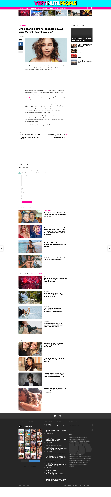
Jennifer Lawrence (74, 448)
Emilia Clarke (28, 98)
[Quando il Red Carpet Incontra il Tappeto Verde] (86, 13)
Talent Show (87, 460)
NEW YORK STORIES (74, 456)
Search (91, 430)
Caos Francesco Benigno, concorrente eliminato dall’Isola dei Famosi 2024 (54, 294)
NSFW (81, 456)
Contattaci (69, 485)
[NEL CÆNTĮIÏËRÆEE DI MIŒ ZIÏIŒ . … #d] (39, 438)
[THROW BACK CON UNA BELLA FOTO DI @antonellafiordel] (27, 432)
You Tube (72, 466)
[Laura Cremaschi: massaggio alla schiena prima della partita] (74, 51)
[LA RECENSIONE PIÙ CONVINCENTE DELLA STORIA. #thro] (21, 456)
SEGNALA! (63, 8)
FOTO (56, 8)
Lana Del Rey (72, 452)
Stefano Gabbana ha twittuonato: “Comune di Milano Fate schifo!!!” (56, 426)
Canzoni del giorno (74, 441)
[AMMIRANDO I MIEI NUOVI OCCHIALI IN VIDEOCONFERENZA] (21, 444)
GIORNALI (72, 445)
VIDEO (80, 464)
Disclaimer (75, 485)
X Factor (84, 464)
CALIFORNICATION (81, 439)
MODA (51, 8)
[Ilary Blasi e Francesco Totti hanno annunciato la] (27, 450)
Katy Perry (89, 448)
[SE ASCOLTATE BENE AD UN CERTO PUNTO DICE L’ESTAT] (33, 432)
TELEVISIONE (79, 462)
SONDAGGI (80, 460)
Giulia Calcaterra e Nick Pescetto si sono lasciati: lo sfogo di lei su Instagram (55, 214)
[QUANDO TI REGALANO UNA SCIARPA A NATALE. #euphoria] (21, 438)
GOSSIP (27, 8)
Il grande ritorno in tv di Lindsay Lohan (55, 453)
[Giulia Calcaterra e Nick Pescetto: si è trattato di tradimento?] (30, 261)
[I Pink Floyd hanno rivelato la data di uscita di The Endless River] (74, 62)
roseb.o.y (29, 128)
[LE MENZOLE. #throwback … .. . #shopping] (27, 444)
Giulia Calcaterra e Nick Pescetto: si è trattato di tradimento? (55, 258)
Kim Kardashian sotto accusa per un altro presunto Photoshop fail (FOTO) (55, 244)
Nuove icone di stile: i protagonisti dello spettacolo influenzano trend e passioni (23, 19)
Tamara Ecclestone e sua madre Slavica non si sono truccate (55, 469)
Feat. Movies (82, 441)
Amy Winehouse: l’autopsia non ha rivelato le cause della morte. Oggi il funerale (56, 480)
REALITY (83, 458)
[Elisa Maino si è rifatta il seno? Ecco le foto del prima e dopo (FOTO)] (30, 364)
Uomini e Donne (73, 464)
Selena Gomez (73, 460)
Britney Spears (73, 439)
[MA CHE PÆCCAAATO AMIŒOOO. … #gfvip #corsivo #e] (33, 438)
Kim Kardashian (73, 450)
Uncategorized (37, 273)
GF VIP (86, 443)
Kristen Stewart (82, 450)
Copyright (80, 485)
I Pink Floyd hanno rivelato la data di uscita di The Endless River (85, 61)
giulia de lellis (79, 445)
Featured (72, 443)
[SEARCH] (87, 8)
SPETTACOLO (42, 8)
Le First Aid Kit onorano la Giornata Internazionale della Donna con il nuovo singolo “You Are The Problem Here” (55, 474)
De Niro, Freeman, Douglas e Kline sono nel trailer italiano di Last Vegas (56, 440)
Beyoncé (85, 437)
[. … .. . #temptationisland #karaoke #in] (33, 444)
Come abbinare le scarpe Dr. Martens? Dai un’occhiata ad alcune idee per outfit (53, 325)
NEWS (21, 8)
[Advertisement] (46, 80)
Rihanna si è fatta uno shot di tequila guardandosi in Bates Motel (85, 56)
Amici (71, 437)
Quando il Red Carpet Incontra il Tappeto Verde (85, 17)
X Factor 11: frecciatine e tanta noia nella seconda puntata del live (56, 465)
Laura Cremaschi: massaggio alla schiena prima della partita (85, 51)
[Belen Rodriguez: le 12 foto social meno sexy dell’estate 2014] (30, 399)
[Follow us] (89, 8)
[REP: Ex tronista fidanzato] (37, 13)
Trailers (85, 462)
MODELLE (80, 454)
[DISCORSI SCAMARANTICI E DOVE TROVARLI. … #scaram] (39, 456)
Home (65, 485)
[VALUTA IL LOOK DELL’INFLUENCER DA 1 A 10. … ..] (21, 450)
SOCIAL (33, 8)
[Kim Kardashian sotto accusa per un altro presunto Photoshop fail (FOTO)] (30, 246)
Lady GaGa (89, 450)
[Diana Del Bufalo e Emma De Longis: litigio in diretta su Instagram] (30, 349)
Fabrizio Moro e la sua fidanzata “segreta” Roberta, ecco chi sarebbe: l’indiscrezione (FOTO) (54, 375)
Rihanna (89, 458)
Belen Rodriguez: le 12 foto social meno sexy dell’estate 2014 (55, 389)
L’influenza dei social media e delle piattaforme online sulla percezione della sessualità (61, 19)
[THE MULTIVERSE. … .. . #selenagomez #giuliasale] (33, 450)
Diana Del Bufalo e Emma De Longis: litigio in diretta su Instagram (53, 344)
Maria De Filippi (73, 454)
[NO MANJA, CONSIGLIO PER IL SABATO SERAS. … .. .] (39, 432)
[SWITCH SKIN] (91, 8)
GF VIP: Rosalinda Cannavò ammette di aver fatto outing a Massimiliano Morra (56, 444)
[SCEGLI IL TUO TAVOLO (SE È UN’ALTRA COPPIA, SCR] (21, 432)
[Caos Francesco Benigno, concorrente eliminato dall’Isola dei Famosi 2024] (49, 13)
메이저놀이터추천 (49, 433)
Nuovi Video (72, 458)
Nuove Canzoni (87, 456)
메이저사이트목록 (49, 451)
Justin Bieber (82, 448)
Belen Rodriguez (78, 437)
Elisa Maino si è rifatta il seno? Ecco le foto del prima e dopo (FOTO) (54, 359)
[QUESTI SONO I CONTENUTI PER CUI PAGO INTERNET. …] (27, 438)
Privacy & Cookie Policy (88, 485)
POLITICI (78, 458)
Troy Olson (48, 424)
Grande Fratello (87, 445)
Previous (19, 16)
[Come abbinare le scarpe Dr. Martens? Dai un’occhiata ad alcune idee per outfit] (74, 13)
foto (81, 443)
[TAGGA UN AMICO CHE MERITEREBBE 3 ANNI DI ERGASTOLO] (39, 450)
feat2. (88, 441)
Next (91, 16)
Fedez (77, 443)
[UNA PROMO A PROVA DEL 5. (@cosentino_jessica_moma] (33, 456)
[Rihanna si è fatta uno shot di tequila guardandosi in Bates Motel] (74, 56)
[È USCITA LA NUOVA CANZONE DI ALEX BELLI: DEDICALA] (39, 444)
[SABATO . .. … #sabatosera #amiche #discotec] (27, 456)
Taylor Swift (72, 462)
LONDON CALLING (81, 452)
